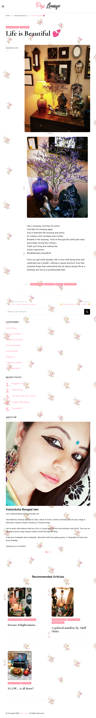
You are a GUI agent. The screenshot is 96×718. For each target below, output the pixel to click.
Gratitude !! (17, 408)
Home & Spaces (12, 27)
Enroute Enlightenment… (22, 625)
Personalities (12, 351)
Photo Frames (70, 284)
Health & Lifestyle (14, 339)
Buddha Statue (37, 284)
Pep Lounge (24, 713)
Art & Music (11, 328)
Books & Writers (13, 333)
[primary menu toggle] (3, 6)
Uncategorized (13, 368)
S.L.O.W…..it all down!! (21, 688)
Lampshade (49, 284)
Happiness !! (17, 383)
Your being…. (18, 389)
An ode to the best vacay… (24, 395)
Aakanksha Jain (12, 48)
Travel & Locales (14, 362)
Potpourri (24, 27)
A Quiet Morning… (21, 402)
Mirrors (59, 284)
